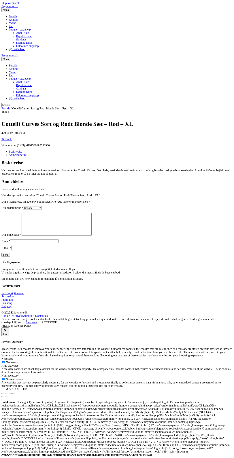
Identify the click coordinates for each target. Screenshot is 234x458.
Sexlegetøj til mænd (12, 293)
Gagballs (21, 39)
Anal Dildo (22, 32)
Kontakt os (41, 315)
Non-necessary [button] (10, 375)
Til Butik (6, 139)
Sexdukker (7, 296)
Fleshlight (7, 299)
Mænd (12, 22)
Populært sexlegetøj (20, 29)
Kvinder (13, 19)
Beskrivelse (15, 151)
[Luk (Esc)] (2, 393)
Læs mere (31, 322)
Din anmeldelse (11, 234)
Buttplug (6, 306)
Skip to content (10, 3)
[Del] (6, 393)
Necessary (12, 362)
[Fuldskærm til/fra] (10, 393)
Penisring (6, 303)
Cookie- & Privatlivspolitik (17, 315)
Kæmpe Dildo (24, 42)
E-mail (6, 247)
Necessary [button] (7, 358)
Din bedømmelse (12, 207)
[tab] (121, 151)
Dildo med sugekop (27, 45)
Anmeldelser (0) (18, 154)
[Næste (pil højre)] (6, 396)
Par (11, 26)
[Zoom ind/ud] (13, 393)
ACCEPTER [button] (49, 322)
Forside (13, 16)
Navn (5, 241)
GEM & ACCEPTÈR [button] (14, 389)
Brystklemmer (24, 36)
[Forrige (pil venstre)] (2, 396)
